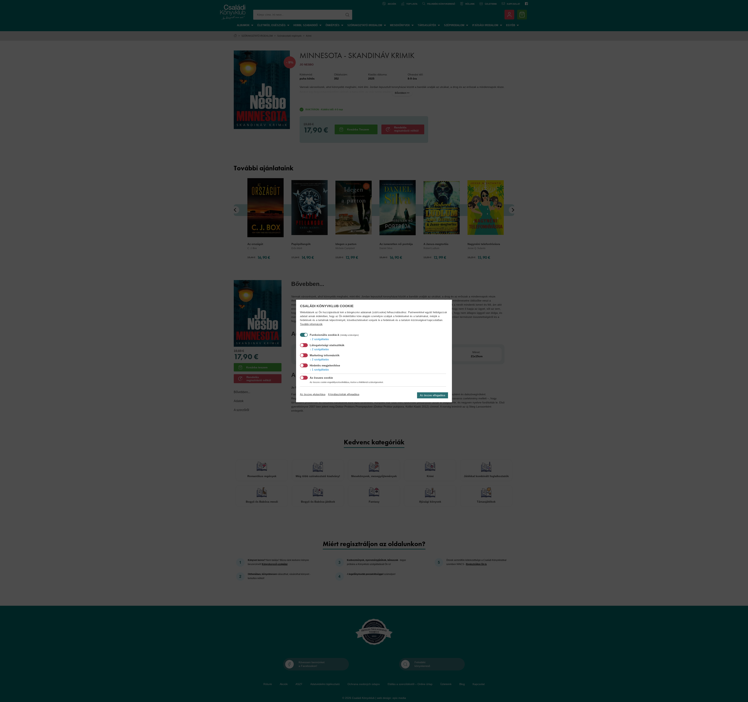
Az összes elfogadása (432, 395)
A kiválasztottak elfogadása (343, 394)
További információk (311, 324)
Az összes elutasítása (312, 394)
